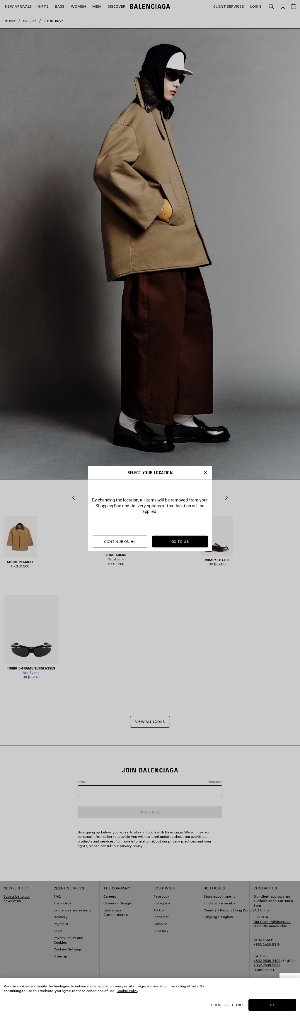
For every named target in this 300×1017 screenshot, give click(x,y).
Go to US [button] (180, 541)
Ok (272, 1005)
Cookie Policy (127, 991)
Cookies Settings (227, 1005)
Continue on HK (120, 541)
